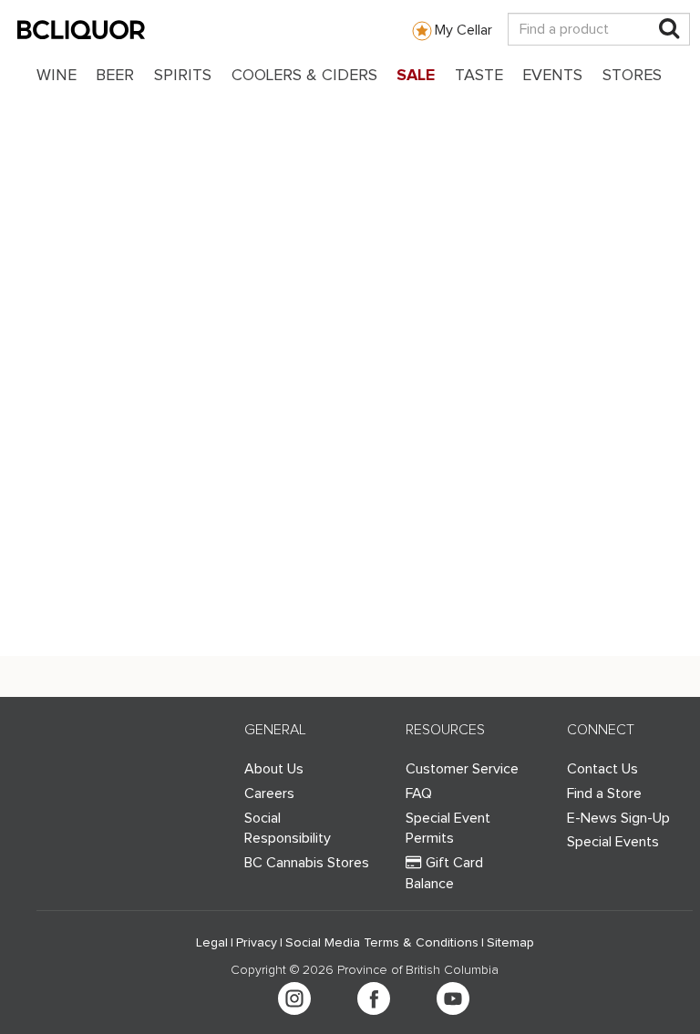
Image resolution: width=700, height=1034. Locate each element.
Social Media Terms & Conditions (382, 943)
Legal (212, 943)
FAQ (419, 793)
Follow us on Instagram (294, 998)
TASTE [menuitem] (479, 75)
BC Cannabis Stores (306, 862)
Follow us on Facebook (373, 998)
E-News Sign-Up (618, 818)
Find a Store (604, 793)
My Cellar (463, 30)
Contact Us (602, 769)
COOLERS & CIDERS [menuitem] (304, 75)
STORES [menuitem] (632, 75)
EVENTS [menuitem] (552, 75)
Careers (269, 793)
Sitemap (510, 943)
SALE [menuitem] (415, 75)
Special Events (613, 841)
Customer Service (462, 769)
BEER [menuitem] (115, 75)
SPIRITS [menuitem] (182, 75)
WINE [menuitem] (56, 75)
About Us (274, 769)
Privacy (256, 943)
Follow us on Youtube (453, 998)
